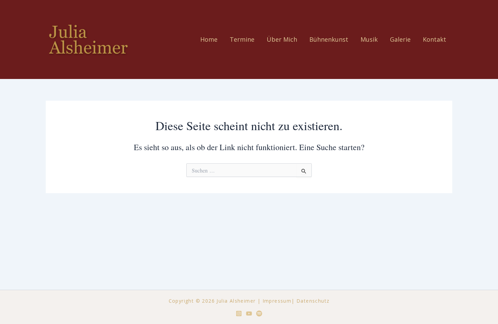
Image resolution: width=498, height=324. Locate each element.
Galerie (400, 39)
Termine (242, 39)
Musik (369, 39)
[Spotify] (259, 313)
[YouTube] (249, 313)
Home (208, 39)
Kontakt (434, 39)
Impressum (277, 301)
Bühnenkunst (328, 39)
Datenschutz (312, 301)
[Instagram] (239, 313)
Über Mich (282, 39)
